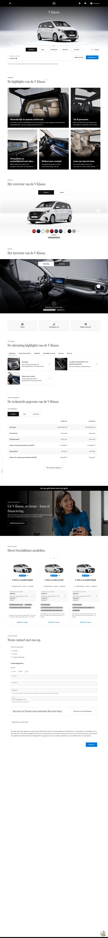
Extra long (36, 414)
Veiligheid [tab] (37, 353)
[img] (54, 31)
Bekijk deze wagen (22, 622)
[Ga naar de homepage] (54, 3)
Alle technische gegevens (54, 468)
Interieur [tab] (69, 353)
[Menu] (10, 3)
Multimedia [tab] (12, 353)
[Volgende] (98, 210)
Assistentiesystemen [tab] (25, 353)
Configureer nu (92, 57)
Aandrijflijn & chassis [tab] (49, 353)
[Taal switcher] (79, 3)
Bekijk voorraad (78, 57)
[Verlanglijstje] (85, 3)
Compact (13, 414)
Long (24, 414)
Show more (59, 309)
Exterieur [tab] (61, 353)
